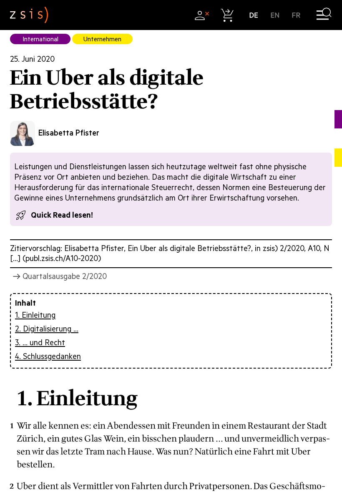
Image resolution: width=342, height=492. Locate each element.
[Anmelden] (202, 15)
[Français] (296, 15)
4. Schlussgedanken (48, 356)
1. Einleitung (35, 315)
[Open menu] (324, 15)
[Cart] (227, 15)
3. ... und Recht (40, 342)
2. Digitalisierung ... (46, 328)
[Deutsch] (254, 15)
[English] (275, 15)
